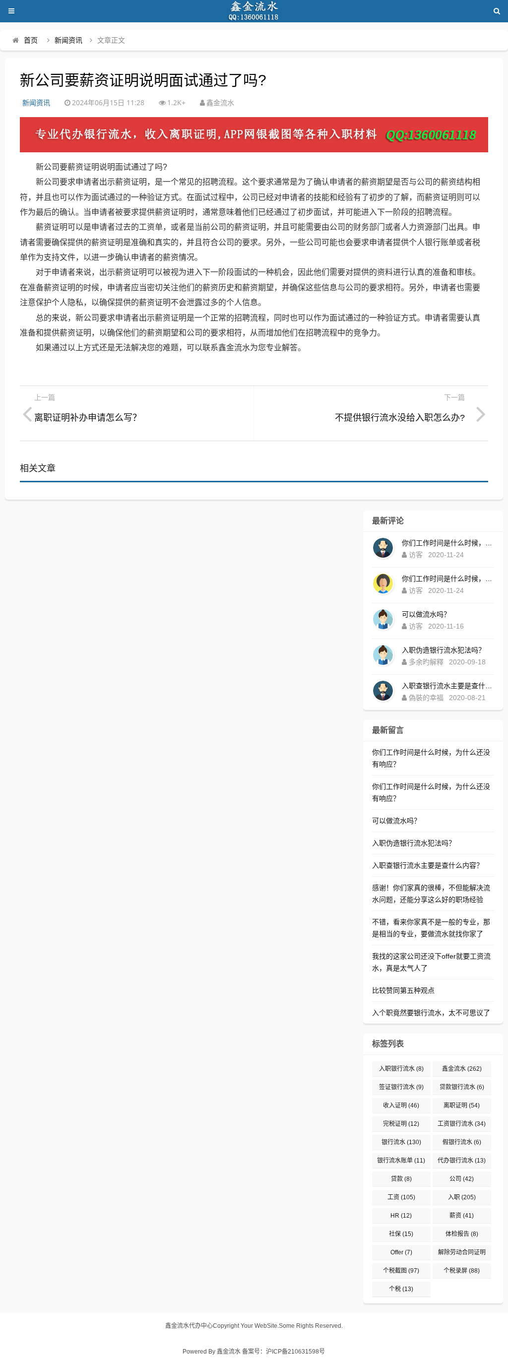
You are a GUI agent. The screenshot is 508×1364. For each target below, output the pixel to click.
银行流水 (401, 1142)
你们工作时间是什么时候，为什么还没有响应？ (448, 543)
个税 (401, 1289)
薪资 (461, 1215)
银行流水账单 (401, 1160)
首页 (31, 40)
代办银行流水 (462, 1160)
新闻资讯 (68, 40)
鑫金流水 (462, 1068)
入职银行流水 (401, 1068)
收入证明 (401, 1105)
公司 (461, 1178)
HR (401, 1215)
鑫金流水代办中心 (189, 1325)
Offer (401, 1252)
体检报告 (461, 1234)
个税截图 (401, 1270)
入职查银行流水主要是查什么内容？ (448, 686)
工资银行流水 (462, 1123)
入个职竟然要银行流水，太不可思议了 (431, 1013)
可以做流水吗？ (426, 614)
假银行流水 (462, 1142)
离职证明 (462, 1105)
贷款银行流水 (462, 1087)
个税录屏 (462, 1270)
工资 (401, 1197)
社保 (401, 1234)
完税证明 (401, 1123)
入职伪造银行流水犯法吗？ (443, 650)
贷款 (401, 1178)
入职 (462, 1197)
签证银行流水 (401, 1087)
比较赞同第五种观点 (403, 990)
